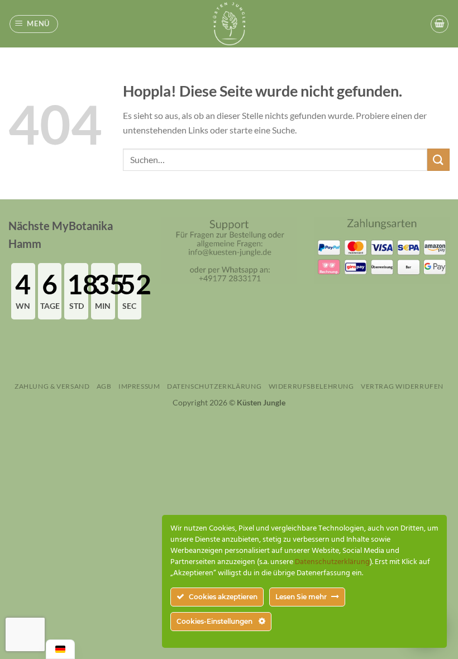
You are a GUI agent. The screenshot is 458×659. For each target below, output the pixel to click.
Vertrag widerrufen (402, 386)
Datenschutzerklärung (214, 386)
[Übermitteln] (438, 159)
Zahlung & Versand (52, 386)
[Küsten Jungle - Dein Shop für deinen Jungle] (229, 23)
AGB (104, 386)
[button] (34, 24)
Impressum (139, 386)
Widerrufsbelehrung (311, 386)
